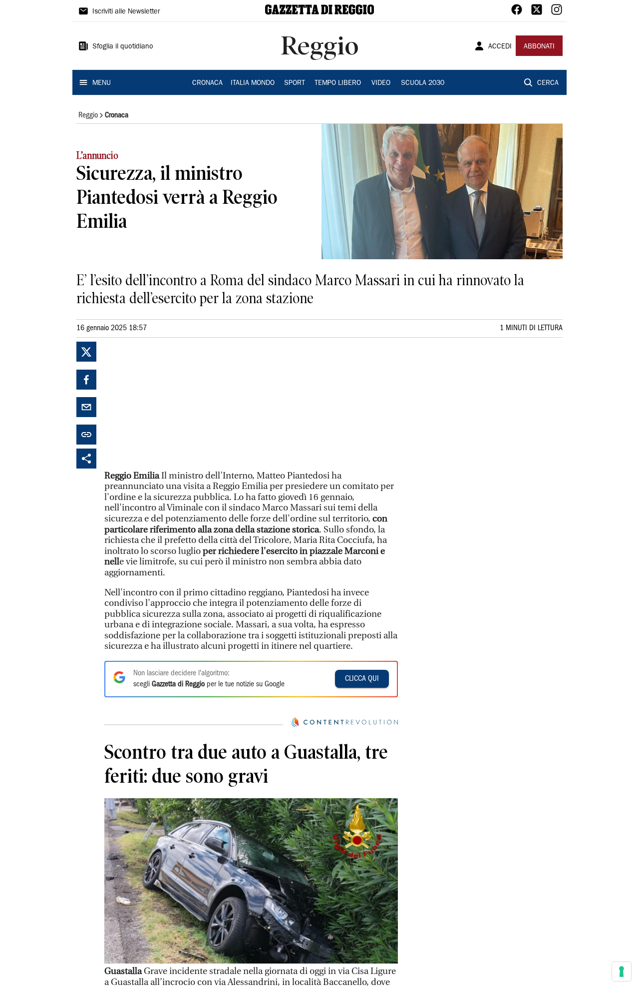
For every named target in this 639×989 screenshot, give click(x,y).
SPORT (294, 83)
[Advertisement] (179, 404)
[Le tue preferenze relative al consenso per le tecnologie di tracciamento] (621, 971)
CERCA (548, 83)
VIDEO (380, 83)
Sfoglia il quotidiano (122, 46)
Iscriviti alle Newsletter (126, 11)
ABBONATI (539, 46)
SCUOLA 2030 (422, 83)
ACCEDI (500, 46)
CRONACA (207, 83)
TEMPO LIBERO (338, 83)
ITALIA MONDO (253, 83)
